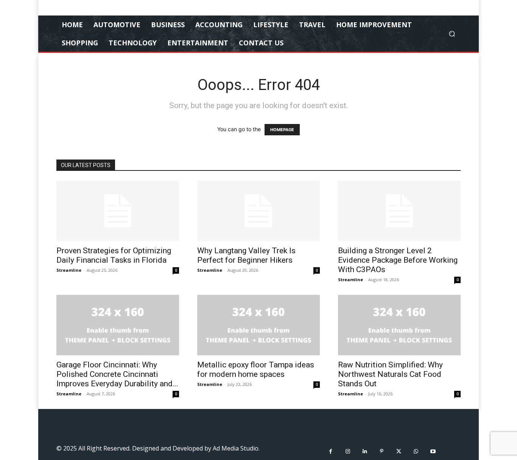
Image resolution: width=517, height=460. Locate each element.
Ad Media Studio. (236, 448)
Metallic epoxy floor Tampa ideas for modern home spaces (255, 369)
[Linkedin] (364, 451)
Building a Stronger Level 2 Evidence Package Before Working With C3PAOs (398, 260)
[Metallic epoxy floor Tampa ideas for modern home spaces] (258, 325)
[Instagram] (347, 451)
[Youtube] (432, 451)
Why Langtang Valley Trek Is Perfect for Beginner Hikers (246, 255)
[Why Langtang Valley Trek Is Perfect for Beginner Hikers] (258, 211)
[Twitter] (398, 451)
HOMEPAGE (282, 129)
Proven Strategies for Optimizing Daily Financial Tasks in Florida (113, 255)
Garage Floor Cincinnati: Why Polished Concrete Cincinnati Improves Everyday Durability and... (117, 374)
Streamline (68, 270)
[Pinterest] (381, 451)
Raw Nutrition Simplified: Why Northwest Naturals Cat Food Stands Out (390, 374)
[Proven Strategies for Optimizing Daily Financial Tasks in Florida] (117, 211)
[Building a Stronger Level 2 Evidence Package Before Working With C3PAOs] (399, 211)
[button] (452, 34)
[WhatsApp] (415, 451)
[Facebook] (330, 451)
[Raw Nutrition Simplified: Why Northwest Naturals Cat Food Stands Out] (399, 325)
